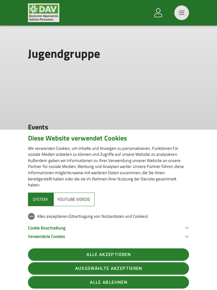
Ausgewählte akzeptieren (108, 268)
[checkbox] (108, 216)
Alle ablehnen (108, 282)
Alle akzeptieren (108, 254)
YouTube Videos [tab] (73, 199)
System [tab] (40, 199)
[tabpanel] (108, 225)
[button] (108, 227)
